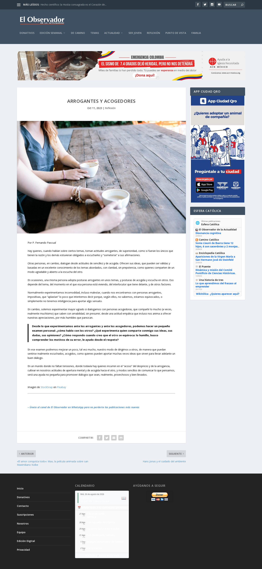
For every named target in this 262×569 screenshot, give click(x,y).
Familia (196, 33)
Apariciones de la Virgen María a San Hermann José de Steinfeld (215, 258)
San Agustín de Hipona (101, 522)
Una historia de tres (211, 280)
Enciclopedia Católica (212, 253)
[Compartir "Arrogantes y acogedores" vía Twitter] (106, 437)
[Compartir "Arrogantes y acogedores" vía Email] (113, 437)
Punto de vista (175, 33)
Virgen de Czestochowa (94, 501)
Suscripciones (25, 514)
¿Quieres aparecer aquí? (224, 293)
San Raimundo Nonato (101, 535)
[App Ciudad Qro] (217, 149)
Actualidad (112, 33)
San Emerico (94, 548)
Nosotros (23, 523)
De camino (78, 33)
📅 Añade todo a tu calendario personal (102, 507)
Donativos (27, 33)
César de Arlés (95, 513)
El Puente (204, 266)
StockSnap (47, 387)
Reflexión (153, 33)
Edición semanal (51, 33)
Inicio (20, 488)
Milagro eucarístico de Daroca (105, 541)
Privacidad (23, 549)
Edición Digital (26, 541)
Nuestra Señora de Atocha (103, 528)
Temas (94, 33)
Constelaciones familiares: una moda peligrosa (67, 4)
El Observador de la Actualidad (218, 229)
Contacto (23, 506)
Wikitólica (202, 293)
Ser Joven (135, 33)
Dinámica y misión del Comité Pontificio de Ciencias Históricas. (216, 271)
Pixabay (61, 387)
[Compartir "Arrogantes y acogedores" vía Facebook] (99, 437)
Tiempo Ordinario (91, 497)
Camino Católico (209, 239)
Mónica (91, 517)
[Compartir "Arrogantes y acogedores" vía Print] (121, 437)
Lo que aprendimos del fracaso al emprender (216, 285)
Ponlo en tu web (109, 555)
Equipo (21, 532)
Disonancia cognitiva (208, 233)
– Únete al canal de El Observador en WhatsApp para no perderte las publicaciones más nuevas (83, 407)
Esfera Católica (210, 224)
